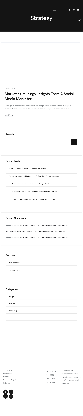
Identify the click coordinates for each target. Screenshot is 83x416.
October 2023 (14, 270)
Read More (9, 115)
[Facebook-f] (11, 392)
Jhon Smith (10, 231)
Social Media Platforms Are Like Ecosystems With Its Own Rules (34, 191)
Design (11, 297)
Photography (14, 318)
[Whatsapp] (74, 9)
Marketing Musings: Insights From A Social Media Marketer (39, 96)
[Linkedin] (78, 9)
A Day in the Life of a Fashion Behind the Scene (27, 168)
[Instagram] (69, 9)
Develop (12, 304)
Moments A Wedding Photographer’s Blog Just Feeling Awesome (34, 176)
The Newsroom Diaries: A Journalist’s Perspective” (29, 184)
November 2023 (15, 263)
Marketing (10, 88)
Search (10, 134)
